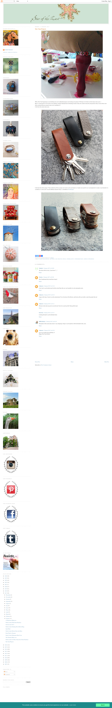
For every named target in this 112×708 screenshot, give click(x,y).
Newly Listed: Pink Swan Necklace (13, 622)
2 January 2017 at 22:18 (49, 295)
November (8, 597)
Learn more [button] (72, 705)
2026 (6, 576)
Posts (6, 671)
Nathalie (41, 268)
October (8, 599)
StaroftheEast (9, 49)
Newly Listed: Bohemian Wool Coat (14, 635)
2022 (6, 582)
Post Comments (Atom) (46, 365)
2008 (6, 662)
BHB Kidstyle (42, 321)
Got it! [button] (103, 705)
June (7, 607)
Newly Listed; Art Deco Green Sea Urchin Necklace (17, 639)
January (8, 618)
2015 (6, 647)
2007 (6, 664)
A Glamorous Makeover (11, 620)
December (8, 595)
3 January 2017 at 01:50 (49, 330)
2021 (6, 584)
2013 (6, 651)
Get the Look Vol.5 (10, 624)
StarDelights (71, 189)
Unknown (41, 286)
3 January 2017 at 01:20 (51, 321)
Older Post (106, 362)
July (7, 605)
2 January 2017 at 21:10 (49, 286)
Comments (7, 674)
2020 (6, 586)
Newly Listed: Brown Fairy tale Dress (14, 631)
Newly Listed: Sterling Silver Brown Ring (15, 626)
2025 (6, 578)
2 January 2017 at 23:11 (49, 303)
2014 (6, 649)
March (7, 614)
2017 (6, 593)
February (8, 616)
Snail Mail (8, 629)
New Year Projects (40, 29)
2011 (6, 655)
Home (72, 362)
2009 (6, 660)
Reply (40, 272)
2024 (6, 580)
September (8, 601)
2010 (6, 657)
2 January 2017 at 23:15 (49, 312)
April (7, 612)
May (7, 610)
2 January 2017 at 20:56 (48, 277)
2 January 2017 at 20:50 (48, 268)
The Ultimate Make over (11, 637)
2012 (6, 653)
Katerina (41, 312)
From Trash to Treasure (11, 633)
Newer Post (37, 362)
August (8, 603)
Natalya (41, 277)
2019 (6, 589)
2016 (6, 645)
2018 (6, 591)
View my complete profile (10, 52)
